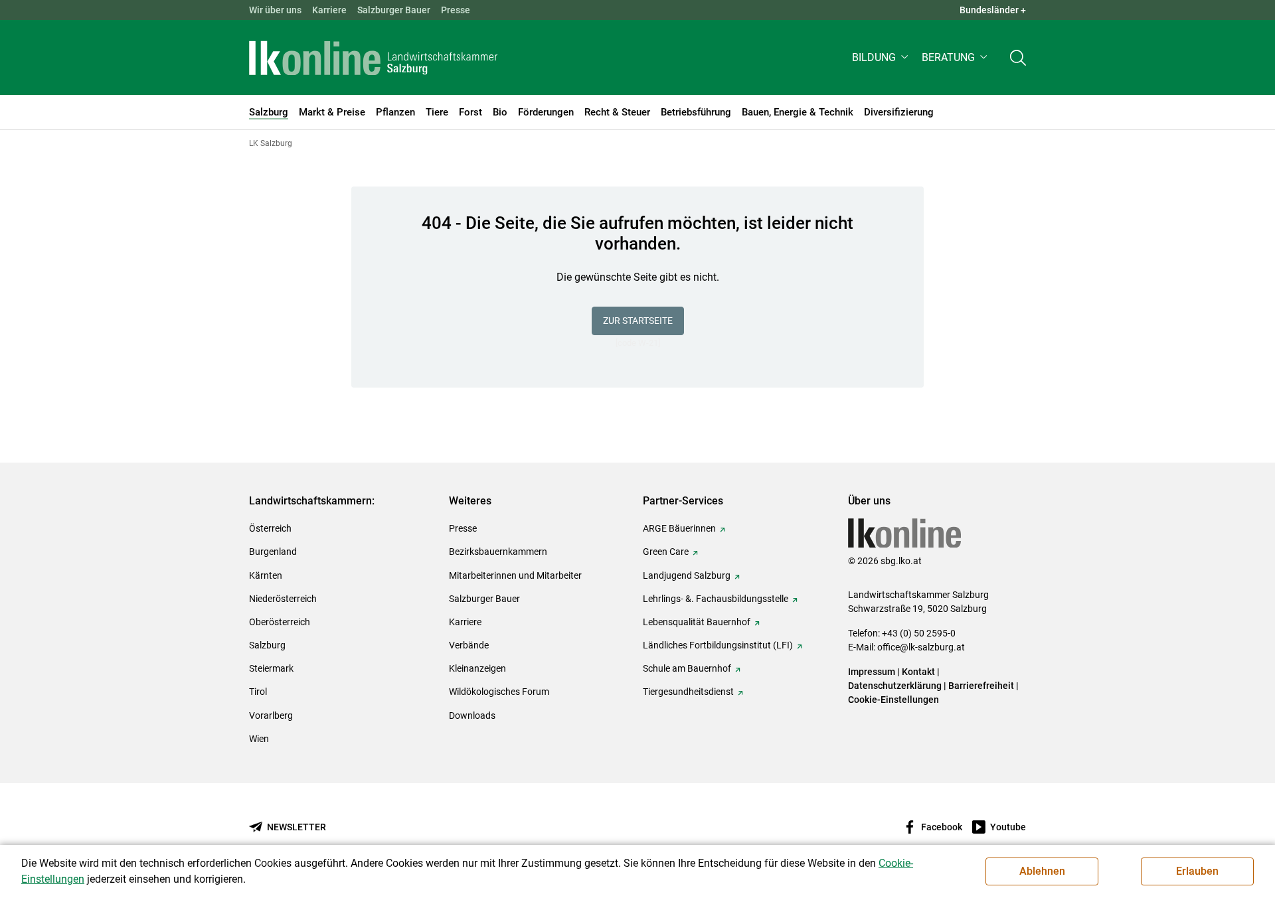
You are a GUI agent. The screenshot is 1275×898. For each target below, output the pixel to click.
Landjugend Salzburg (686, 575)
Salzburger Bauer (393, 10)
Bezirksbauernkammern (498, 551)
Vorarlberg (271, 715)
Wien (259, 738)
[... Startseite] (373, 57)
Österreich (270, 528)
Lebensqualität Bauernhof (696, 622)
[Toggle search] (1018, 57)
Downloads (472, 715)
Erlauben (1197, 871)
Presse (455, 10)
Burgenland (273, 551)
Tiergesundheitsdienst (688, 691)
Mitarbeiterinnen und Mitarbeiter (515, 575)
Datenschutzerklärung (896, 685)
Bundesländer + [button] (993, 10)
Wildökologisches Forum (499, 691)
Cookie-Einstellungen (893, 699)
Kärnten (265, 575)
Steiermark (271, 668)
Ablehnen (1042, 871)
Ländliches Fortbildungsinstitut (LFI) (718, 645)
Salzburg (267, 645)
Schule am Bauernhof (687, 668)
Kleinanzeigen (477, 668)
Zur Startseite (638, 320)
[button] (881, 57)
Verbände (469, 645)
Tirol (258, 691)
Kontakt (918, 671)
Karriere (329, 10)
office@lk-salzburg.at (921, 647)
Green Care (666, 551)
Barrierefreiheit (981, 685)
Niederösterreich (283, 598)
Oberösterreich (279, 622)
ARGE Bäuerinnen (679, 528)
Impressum (871, 671)
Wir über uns (275, 10)
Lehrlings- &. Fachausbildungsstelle (715, 598)
